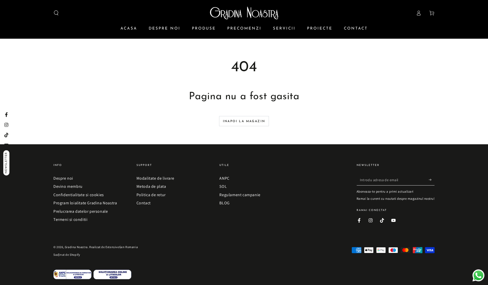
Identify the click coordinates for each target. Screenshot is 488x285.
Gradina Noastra (76, 247)
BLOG (224, 203)
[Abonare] (432, 179)
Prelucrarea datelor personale (80, 211)
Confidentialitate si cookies (78, 194)
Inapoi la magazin (244, 121)
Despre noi (63, 178)
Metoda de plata (151, 186)
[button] (56, 13)
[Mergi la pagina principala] (244, 13)
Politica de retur (151, 194)
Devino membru (68, 186)
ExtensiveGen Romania (121, 247)
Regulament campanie (239, 194)
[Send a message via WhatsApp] (478, 275)
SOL (223, 186)
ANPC (224, 178)
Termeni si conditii (70, 219)
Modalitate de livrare (155, 178)
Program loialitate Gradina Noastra (85, 203)
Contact (143, 203)
